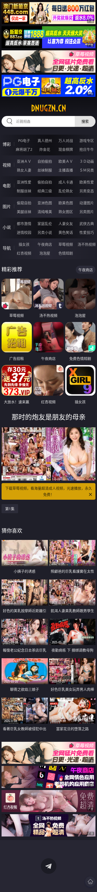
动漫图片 (86, 202)
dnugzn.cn (48, 108)
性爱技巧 (86, 232)
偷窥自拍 (24, 202)
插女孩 (24, 244)
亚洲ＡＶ (24, 161)
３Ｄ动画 (86, 161)
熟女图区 (65, 211)
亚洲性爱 (24, 182)
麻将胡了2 (24, 149)
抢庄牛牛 (86, 149)
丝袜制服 (45, 170)
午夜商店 (45, 244)
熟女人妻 (24, 170)
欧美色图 (65, 202)
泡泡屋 (44, 253)
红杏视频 (24, 253)
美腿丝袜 (24, 211)
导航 (7, 248)
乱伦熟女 (65, 190)
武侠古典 (86, 223)
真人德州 (45, 140)
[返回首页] (90, 881)
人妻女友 (65, 223)
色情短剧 (65, 253)
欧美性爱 (86, 182)
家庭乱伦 (45, 223)
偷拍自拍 (45, 182)
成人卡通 (65, 182)
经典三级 (45, 190)
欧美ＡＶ (65, 161)
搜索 (85, 121)
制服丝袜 (24, 190)
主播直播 (65, 170)
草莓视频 (65, 244)
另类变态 (86, 190)
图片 (7, 206)
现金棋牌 (65, 149)
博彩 (7, 144)
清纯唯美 (45, 211)
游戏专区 (86, 140)
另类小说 (45, 232)
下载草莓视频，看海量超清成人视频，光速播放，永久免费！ (48, 491)
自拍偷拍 (45, 161)
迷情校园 (24, 232)
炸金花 (44, 149)
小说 (7, 227)
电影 (7, 186)
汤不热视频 (87, 244)
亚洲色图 (45, 202)
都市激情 (24, 223)
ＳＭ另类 (86, 170)
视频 (7, 165)
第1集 (9, 508)
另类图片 (86, 211)
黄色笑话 (65, 232)
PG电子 (24, 140)
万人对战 (65, 140)
